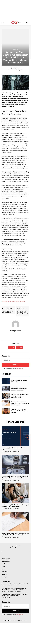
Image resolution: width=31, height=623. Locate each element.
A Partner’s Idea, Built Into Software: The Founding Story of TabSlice (20, 410)
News (3, 585)
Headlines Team (7, 451)
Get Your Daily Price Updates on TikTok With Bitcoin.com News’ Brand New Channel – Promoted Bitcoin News (22, 312)
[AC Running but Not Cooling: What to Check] (6, 381)
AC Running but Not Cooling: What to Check (19, 381)
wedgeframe (16, 68)
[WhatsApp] (21, 347)
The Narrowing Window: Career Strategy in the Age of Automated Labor (20, 396)
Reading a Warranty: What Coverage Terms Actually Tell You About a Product (20, 403)
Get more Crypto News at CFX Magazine (13, 301)
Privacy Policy (19, 368)
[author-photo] (3, 451)
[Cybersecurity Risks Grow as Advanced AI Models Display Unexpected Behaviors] (6, 389)
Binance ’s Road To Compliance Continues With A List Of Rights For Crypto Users (8, 310)
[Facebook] (10, 347)
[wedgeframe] (15, 324)
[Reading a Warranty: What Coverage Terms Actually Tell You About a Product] (6, 403)
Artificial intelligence (8, 591)
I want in (14, 364)
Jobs (3, 597)
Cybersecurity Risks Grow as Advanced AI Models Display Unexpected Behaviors (19, 388)
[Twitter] (13, 347)
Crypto (15, 49)
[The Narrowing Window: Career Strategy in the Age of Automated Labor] (6, 396)
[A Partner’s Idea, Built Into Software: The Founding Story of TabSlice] (6, 411)
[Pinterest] (17, 347)
